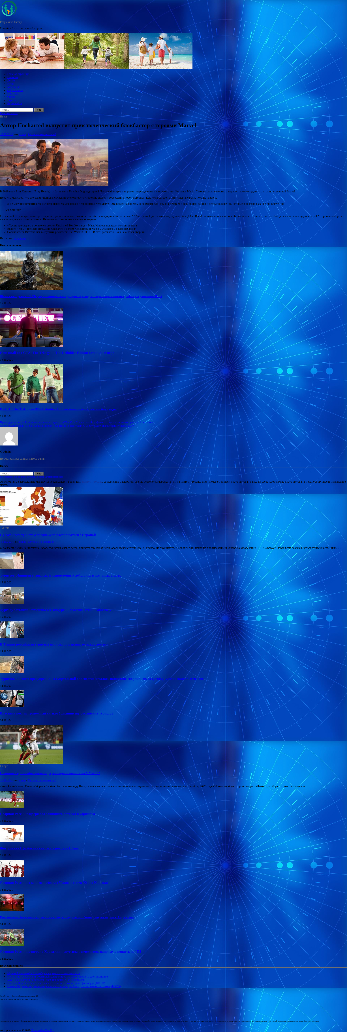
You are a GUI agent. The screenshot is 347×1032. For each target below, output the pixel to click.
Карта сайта (14, 103)
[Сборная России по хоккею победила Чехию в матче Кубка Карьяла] (12, 875)
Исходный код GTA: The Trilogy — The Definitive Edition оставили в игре (57, 353)
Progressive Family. (11, 22)
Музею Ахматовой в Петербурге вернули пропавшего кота (43, 973)
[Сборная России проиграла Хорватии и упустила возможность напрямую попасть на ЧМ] (12, 944)
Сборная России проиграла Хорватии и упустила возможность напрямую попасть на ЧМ (70, 951)
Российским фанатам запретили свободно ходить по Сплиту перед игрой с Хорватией (67, 917)
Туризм (11, 100)
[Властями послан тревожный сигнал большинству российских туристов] (12, 706)
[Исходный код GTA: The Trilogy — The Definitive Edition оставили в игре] (31, 345)
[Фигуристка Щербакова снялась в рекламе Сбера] (12, 841)
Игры (10, 83)
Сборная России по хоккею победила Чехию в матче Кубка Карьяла (54, 882)
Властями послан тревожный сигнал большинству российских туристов (56, 713)
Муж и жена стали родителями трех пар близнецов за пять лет (45, 979)
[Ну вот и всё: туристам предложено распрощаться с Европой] (31, 524)
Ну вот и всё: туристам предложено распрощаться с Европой (48, 535)
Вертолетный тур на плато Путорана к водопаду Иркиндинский (31, 477)
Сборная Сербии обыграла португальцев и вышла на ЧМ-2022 (50, 773)
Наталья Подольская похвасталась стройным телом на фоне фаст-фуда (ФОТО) (56, 983)
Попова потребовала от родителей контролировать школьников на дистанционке (57, 976)
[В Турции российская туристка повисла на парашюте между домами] (12, 637)
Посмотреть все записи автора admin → (24, 458)
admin (22, 134)
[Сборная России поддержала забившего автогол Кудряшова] (12, 806)
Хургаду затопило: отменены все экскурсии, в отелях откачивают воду (55, 610)
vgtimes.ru (20, 238)
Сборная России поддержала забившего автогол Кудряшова (47, 814)
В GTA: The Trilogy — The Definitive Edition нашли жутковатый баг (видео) (59, 409)
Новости (12, 77)
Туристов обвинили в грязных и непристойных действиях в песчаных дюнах (60, 575)
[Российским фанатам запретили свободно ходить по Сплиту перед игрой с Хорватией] (12, 910)
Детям (11, 80)
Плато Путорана (92, 481)
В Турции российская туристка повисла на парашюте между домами (54, 644)
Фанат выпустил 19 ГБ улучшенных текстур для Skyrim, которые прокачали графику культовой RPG (81, 296)
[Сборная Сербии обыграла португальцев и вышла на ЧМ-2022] (31, 762)
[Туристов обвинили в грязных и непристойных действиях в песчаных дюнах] (12, 568)
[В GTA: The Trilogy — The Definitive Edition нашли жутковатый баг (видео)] (31, 402)
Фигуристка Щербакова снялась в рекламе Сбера (39, 848)
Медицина (13, 87)
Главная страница (18, 73)
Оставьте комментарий (42, 134)
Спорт (11, 96)
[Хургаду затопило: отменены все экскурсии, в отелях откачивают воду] (12, 602)
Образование (15, 90)
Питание (12, 93)
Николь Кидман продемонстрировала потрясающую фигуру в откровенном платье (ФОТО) (64, 986)
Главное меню (9, 113)
